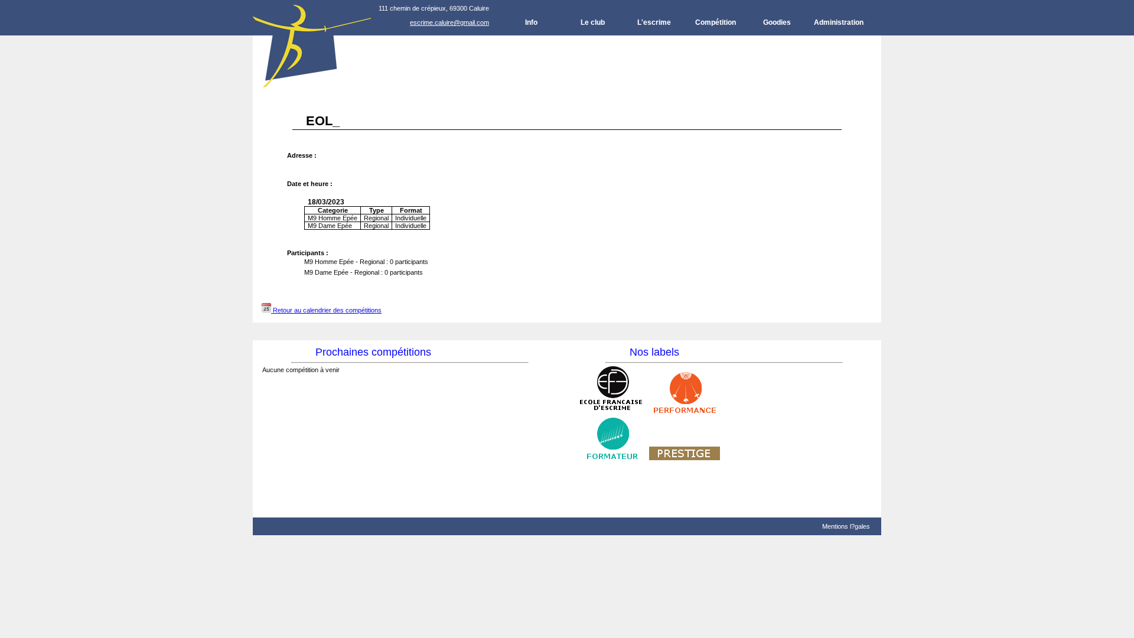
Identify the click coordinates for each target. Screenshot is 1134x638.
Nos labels (654, 352)
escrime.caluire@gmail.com (449, 22)
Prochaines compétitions (373, 352)
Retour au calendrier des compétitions (326, 310)
